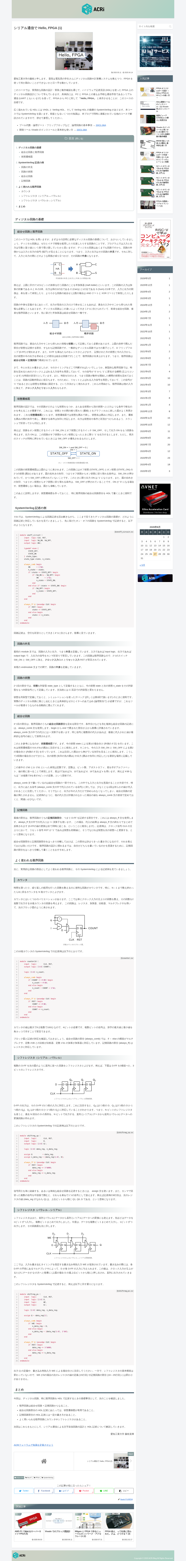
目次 (71, 138)
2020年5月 (155, 458)
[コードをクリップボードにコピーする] (131, 536)
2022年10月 (155, 331)
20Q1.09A (82, 130)
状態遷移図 (27, 156)
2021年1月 (155, 404)
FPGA (37, 1478)
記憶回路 (25, 181)
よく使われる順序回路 (29, 186)
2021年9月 (155, 351)
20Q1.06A (101, 125)
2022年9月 (155, 338)
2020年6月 (155, 451)
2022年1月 (155, 345)
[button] (170, 26)
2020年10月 (155, 424)
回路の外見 (27, 167)
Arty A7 (29, 1478)
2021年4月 (155, 384)
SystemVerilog (48, 1478)
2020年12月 (155, 411)
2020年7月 (155, 444)
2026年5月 (155, 278)
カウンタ (25, 191)
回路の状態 (27, 171)
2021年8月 (155, 358)
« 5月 (142, 565)
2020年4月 (155, 464)
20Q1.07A (19, 1478)
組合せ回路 (27, 176)
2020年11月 (155, 418)
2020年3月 (155, 471)
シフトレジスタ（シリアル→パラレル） (41, 196)
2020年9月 (155, 431)
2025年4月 (155, 291)
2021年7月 (155, 365)
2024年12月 (155, 305)
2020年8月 (155, 438)
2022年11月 (155, 325)
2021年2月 (155, 398)
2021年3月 (155, 391)
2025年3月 (155, 298)
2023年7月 (155, 318)
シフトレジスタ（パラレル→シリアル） (41, 200)
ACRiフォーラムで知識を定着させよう (33, 1445)
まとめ (21, 206)
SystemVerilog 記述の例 (31, 162)
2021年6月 (155, 371)
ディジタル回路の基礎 (29, 147)
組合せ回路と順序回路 (32, 152)
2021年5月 (155, 378)
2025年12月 (155, 285)
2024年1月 (155, 311)
